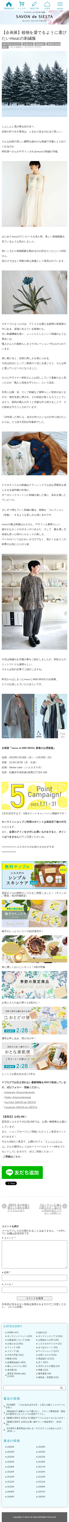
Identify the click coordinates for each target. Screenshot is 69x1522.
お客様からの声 (45, 1340)
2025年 (41, 1447)
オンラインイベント (16, 1336)
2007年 (41, 1492)
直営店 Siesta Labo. (16, 1373)
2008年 (10, 1492)
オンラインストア (11, 44)
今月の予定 (12, 1355)
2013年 (41, 1477)
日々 (40, 1362)
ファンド (11, 1347)
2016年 (10, 1472)
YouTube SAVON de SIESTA (20, 1102)
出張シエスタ (44, 1355)
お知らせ (28, 44)
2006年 (10, 1496)
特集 (40, 1370)
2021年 (41, 1457)
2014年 (10, 1477)
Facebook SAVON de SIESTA (20, 1107)
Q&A (40, 1332)
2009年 (41, 1487)
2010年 (10, 1487)
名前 (7, 1272)
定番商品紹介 (13, 1362)
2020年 (10, 1462)
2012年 (10, 1482)
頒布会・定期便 (45, 1377)
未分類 (10, 1370)
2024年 (10, 1452)
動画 (9, 1358)
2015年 (41, 1472)
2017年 (41, 1467)
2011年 (41, 1482)
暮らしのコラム (14, 1366)
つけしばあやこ (16, 47)
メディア (11, 1351)
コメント (9, 1238)
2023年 (41, 1452)
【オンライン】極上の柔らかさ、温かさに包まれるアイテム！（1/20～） (50, 1208)
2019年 (41, 1462)
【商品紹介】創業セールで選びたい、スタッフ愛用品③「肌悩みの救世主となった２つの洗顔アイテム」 (35, 1412)
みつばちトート (45, 1347)
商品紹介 (40, 44)
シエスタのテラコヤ (47, 1343)
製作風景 (42, 1373)
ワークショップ (45, 1351)
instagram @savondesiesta (19, 1092)
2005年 (41, 1496)
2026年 (10, 1447)
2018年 (10, 1467)
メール (8, 1284)
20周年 (10, 1332)
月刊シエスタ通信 (46, 1366)
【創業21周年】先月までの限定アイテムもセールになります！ (35, 1418)
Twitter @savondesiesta (17, 1097)
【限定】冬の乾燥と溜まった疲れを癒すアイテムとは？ (18, 1207)
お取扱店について (15, 1340)
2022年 (10, 1457)
